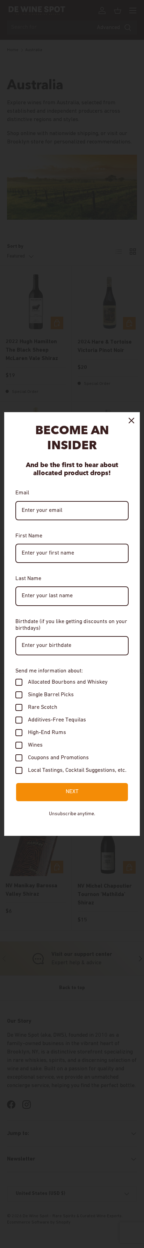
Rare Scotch (42, 707)
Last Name (28, 578)
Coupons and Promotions (58, 758)
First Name (28, 536)
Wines (35, 745)
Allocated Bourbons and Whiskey (68, 682)
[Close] (131, 420)
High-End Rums (47, 732)
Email (22, 493)
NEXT (72, 792)
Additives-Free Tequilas (57, 720)
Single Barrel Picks (51, 695)
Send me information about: (49, 671)
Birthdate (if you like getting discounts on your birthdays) (71, 625)
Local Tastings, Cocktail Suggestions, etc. (77, 770)
